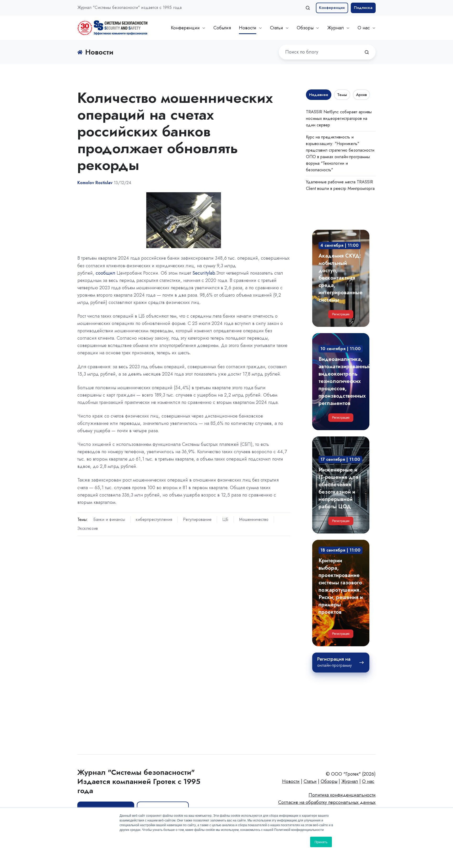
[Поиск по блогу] (366, 52)
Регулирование (197, 519)
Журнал (335, 27)
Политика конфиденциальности (342, 795)
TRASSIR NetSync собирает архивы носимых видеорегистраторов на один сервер (339, 118)
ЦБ (225, 519)
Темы (342, 95)
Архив (361, 95)
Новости (247, 27)
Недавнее (318, 95)
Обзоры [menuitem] (329, 781)
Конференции (332, 7)
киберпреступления (154, 519)
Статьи (276, 27)
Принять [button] (321, 842)
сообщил (105, 273)
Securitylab (203, 273)
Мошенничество (253, 519)
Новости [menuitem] (291, 781)
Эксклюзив (87, 528)
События (222, 27)
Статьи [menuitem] (310, 781)
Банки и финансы (109, 519)
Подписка (363, 7)
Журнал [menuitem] (349, 781)
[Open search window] (307, 7)
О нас (364, 27)
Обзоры (305, 27)
